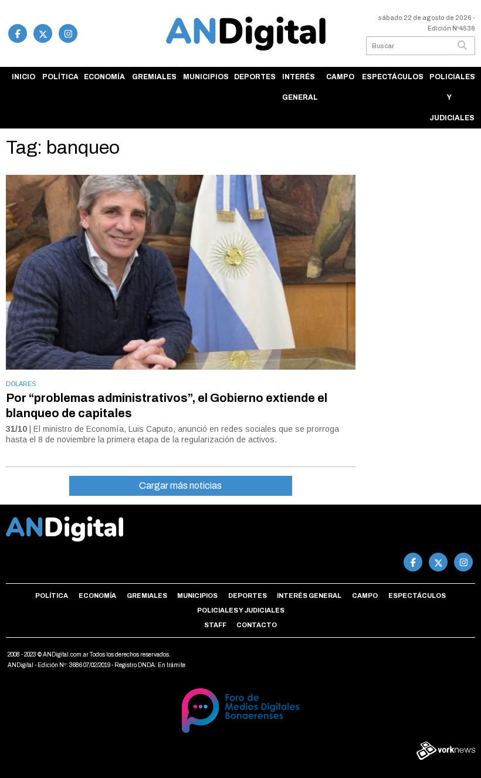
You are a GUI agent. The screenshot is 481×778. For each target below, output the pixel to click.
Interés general (300, 87)
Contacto (256, 624)
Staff (215, 624)
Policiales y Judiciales (452, 97)
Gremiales (154, 77)
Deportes (255, 77)
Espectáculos (393, 77)
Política (60, 77)
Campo (340, 77)
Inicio (23, 77)
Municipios (205, 77)
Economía (104, 77)
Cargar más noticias (180, 486)
